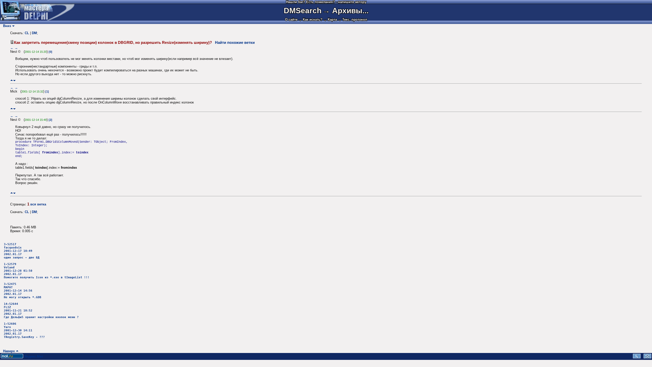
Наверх (8, 351)
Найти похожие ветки (235, 43)
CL (27, 33)
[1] (47, 91)
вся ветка (38, 204)
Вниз (6, 26)
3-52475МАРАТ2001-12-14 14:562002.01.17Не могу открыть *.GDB (22, 290)
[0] (50, 51)
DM (34, 33)
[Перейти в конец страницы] (14, 80)
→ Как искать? (310, 19)
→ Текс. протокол (352, 19)
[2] (50, 119)
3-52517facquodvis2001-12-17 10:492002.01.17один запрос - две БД (21, 251)
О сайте (291, 19)
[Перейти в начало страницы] (11, 80)
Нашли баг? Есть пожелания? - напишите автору (326, 2)
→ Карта (330, 19)
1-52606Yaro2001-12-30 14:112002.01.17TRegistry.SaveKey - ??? (24, 330)
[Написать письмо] (647, 357)
